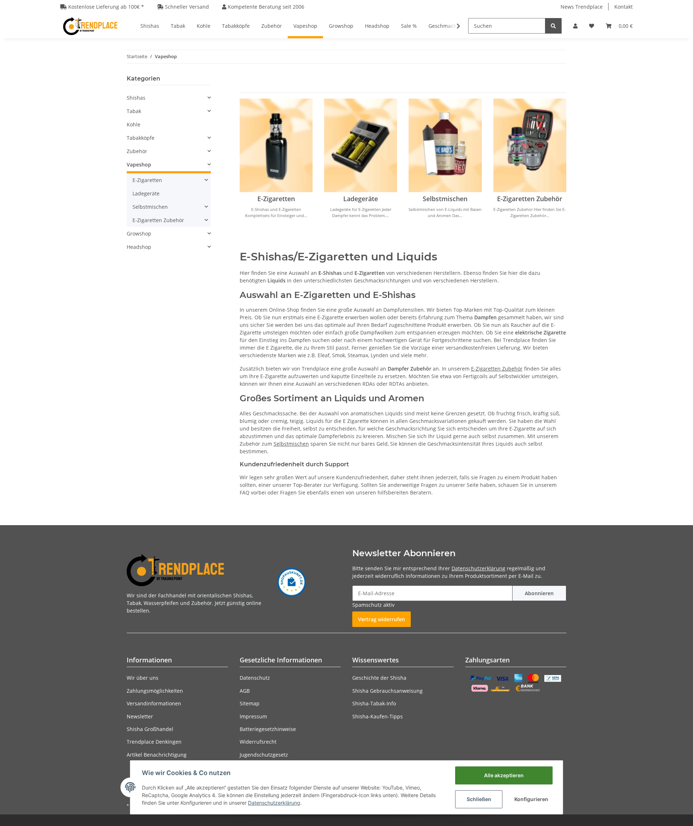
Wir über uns (142, 677)
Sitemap (250, 703)
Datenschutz (255, 677)
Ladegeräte (360, 198)
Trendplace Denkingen (154, 741)
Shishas (136, 97)
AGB (245, 690)
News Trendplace (582, 6)
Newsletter (140, 716)
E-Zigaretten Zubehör (529, 198)
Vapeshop (139, 164)
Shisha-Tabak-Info (374, 703)
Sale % (409, 25)
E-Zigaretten (276, 198)
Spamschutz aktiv (373, 604)
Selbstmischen (445, 198)
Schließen (479, 799)
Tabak (134, 111)
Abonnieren (539, 593)
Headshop (139, 246)
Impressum (253, 716)
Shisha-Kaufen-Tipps (377, 716)
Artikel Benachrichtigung (157, 754)
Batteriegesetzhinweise (268, 729)
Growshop (139, 233)
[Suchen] (553, 26)
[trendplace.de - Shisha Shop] (90, 25)
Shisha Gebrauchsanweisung (387, 690)
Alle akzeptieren (504, 775)
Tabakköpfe (140, 137)
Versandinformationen (154, 703)
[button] (575, 25)
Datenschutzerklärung (478, 568)
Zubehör (137, 151)
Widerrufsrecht (258, 741)
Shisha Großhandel (150, 729)
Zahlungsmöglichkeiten (155, 690)
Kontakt (623, 6)
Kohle (133, 124)
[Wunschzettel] (591, 25)
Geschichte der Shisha (379, 677)
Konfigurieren (531, 799)
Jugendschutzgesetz (264, 754)
